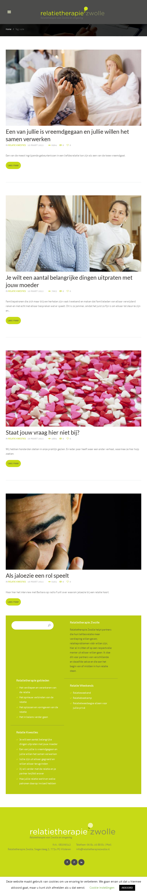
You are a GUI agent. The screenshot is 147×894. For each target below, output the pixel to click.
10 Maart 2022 (36, 145)
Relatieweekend (82, 692)
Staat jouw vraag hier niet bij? (42, 432)
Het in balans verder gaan (33, 717)
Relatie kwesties (17, 145)
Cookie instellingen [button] (102, 887)
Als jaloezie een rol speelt (37, 575)
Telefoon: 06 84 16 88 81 (90, 844)
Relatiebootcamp (82, 698)
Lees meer (13, 165)
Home (8, 29)
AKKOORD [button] (127, 887)
